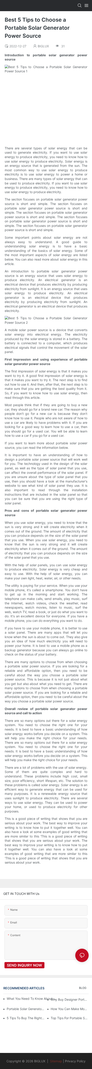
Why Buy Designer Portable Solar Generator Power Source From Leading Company (70, 999)
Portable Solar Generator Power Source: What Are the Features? (26, 1009)
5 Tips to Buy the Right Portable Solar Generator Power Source (26, 1018)
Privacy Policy (75, 1061)
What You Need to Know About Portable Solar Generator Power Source (32, 998)
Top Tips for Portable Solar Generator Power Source (70, 1018)
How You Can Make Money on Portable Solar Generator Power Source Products (70, 1009)
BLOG (82, 988)
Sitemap (55, 1061)
